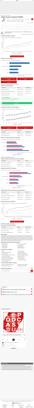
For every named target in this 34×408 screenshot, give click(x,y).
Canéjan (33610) (4, 245)
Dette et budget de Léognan (6, 252)
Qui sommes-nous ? (3, 400)
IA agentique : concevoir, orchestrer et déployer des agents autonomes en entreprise (16, 294)
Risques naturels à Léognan (22, 253)
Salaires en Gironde (21, 247)
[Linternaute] (21, 405)
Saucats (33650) (20, 246)
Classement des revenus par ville (17, 221)
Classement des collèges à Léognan (8, 258)
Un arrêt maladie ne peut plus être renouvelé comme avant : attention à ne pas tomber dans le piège (16, 366)
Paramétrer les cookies (30, 400)
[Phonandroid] (29, 407)
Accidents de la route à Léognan (7, 257)
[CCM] (13, 405)
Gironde (9, 15)
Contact (16, 400)
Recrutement (19, 400)
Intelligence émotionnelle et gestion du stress (9, 291)
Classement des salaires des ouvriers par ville (26, 79)
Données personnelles (24, 400)
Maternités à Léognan (21, 252)
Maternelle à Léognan (5, 261)
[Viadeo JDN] (13, 407)
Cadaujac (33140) (4, 247)
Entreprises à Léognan (21, 258)
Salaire (3, 15)
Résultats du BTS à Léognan (22, 265)
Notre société (10, 400)
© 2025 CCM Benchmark (27, 401)
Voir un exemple (31, 272)
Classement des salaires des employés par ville (9, 82)
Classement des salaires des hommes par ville (25, 127)
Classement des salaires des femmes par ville (9, 127)
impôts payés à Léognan (10, 223)
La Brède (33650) (20, 245)
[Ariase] (21, 406)
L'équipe (8, 400)
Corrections (13, 401)
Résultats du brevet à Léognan (23, 264)
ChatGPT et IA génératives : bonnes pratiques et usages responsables (14, 289)
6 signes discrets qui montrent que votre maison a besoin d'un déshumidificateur (13, 365)
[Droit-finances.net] (29, 405)
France (6, 15)
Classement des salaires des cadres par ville (9, 79)
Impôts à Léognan (5, 253)
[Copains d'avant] (4, 407)
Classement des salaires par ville (17, 56)
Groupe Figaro (22, 401)
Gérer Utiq (4, 401)
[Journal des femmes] (4, 405)
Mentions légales (18, 401)
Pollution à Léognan (21, 257)
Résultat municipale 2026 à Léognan (8, 264)
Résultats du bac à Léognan (6, 265)
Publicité (14, 400)
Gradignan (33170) (5, 246)
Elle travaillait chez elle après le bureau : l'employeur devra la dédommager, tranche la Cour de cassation (17, 369)
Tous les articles (8, 401)
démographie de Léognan (10, 157)
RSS (11, 401)
